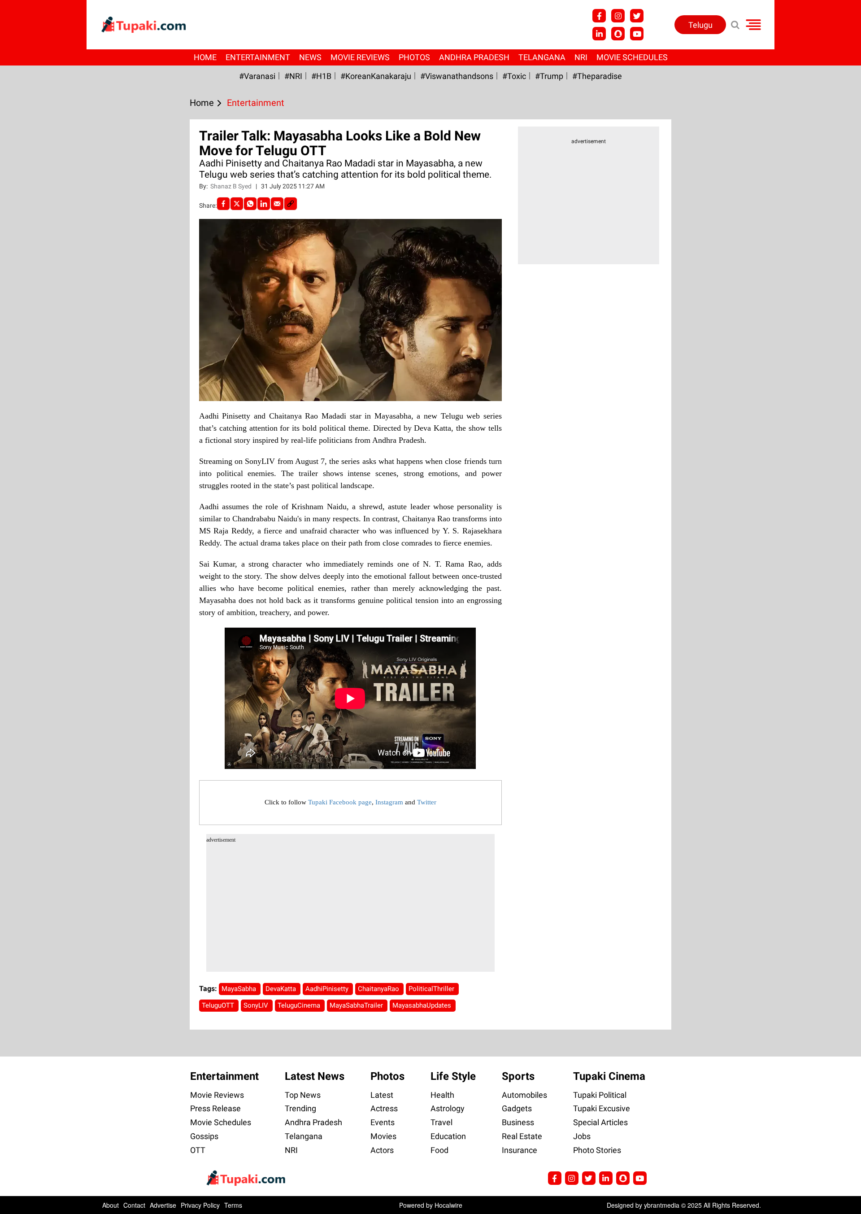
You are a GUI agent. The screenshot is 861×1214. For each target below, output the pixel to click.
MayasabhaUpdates (422, 1005)
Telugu (700, 25)
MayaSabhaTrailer (357, 1005)
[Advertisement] (40, 377)
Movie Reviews (360, 57)
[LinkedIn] (263, 203)
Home (205, 57)
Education (448, 1136)
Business (518, 1122)
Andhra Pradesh (474, 57)
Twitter (426, 802)
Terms (233, 1205)
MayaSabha (240, 989)
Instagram (389, 802)
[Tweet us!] (618, 15)
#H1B (321, 76)
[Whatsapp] (250, 203)
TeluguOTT (219, 1005)
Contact (134, 1205)
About (110, 1205)
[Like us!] (599, 15)
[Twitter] (237, 203)
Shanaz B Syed (231, 186)
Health (442, 1095)
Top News (303, 1095)
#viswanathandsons (456, 76)
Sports (518, 1076)
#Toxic (514, 76)
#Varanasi (257, 76)
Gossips (204, 1136)
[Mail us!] (637, 33)
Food (439, 1150)
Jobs (582, 1136)
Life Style (453, 1076)
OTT (197, 1150)
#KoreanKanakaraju (375, 76)
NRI (580, 57)
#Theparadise (597, 76)
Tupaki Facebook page (340, 802)
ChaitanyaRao (379, 989)
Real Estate (522, 1136)
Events (382, 1122)
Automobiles (524, 1095)
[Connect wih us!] (599, 33)
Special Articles (600, 1122)
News (310, 57)
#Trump (549, 76)
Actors (382, 1150)
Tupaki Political (599, 1095)
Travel (441, 1122)
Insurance (519, 1150)
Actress (384, 1108)
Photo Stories (597, 1150)
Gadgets (517, 1108)
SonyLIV (257, 1005)
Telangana (541, 57)
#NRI (293, 76)
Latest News (314, 1076)
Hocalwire (448, 1205)
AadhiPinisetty (327, 989)
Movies (383, 1136)
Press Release (215, 1108)
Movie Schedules (632, 57)
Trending (300, 1108)
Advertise (163, 1205)
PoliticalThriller (432, 989)
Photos (414, 57)
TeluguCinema (300, 1005)
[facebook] (223, 203)
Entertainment (258, 57)
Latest (381, 1095)
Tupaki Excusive (601, 1108)
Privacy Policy (200, 1205)
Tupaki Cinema (609, 1076)
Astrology (447, 1108)
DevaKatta (281, 989)
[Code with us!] (618, 33)
